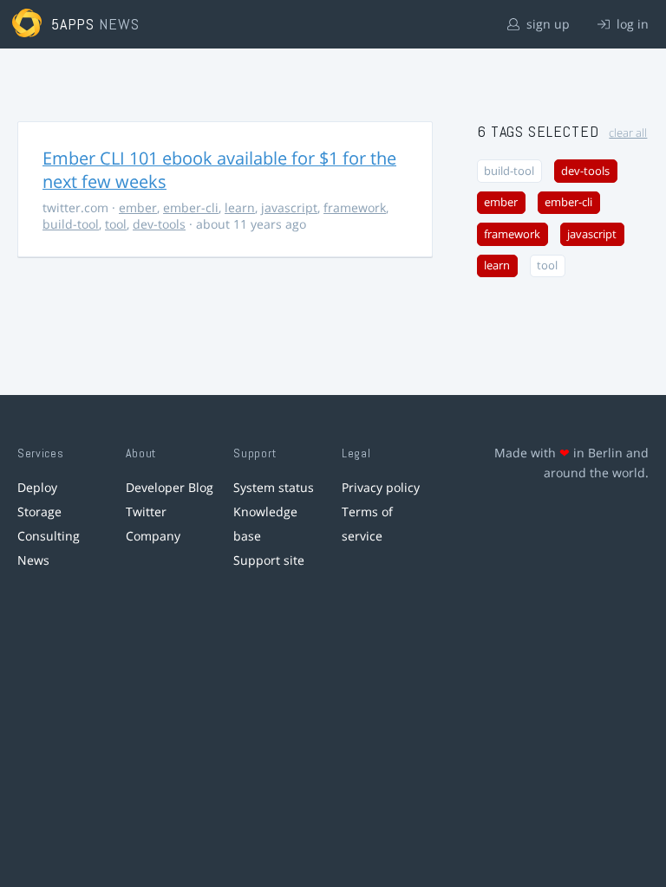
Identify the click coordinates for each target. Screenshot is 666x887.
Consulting (48, 536)
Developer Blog (169, 487)
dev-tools (159, 224)
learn (240, 207)
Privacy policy (381, 487)
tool (116, 224)
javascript (289, 207)
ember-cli (191, 207)
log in (631, 24)
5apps (73, 24)
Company (153, 536)
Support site (268, 560)
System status (273, 487)
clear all (628, 133)
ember (138, 207)
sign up (546, 24)
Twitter (146, 511)
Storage (39, 511)
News (33, 560)
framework (354, 207)
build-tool (70, 224)
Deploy (37, 487)
